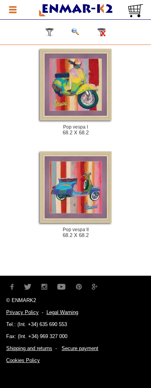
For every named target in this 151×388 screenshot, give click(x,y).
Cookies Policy (23, 360)
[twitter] (27, 286)
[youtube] (61, 286)
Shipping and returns (29, 348)
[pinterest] (78, 286)
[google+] (94, 286)
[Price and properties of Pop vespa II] (76, 221)
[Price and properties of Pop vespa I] (76, 118)
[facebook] (12, 286)
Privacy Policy (22, 312)
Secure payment (80, 348)
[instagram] (44, 286)
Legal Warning (62, 312)
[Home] (75, 10)
